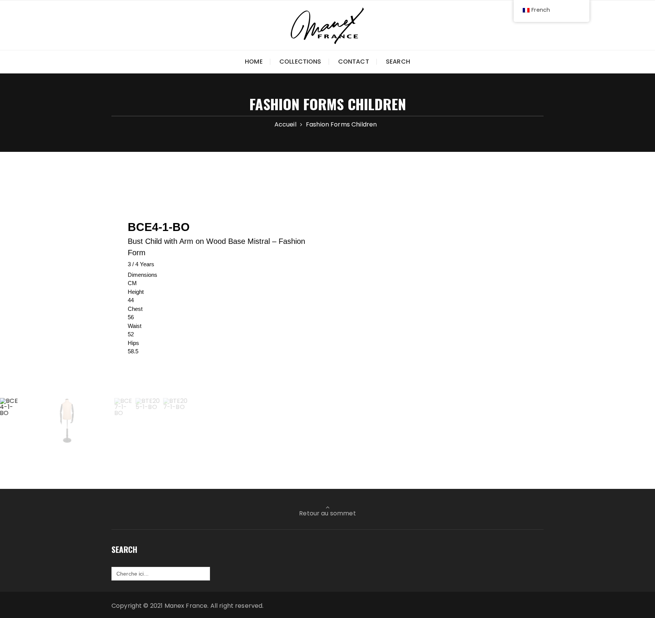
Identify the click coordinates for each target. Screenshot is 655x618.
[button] (10, 420)
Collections (300, 61)
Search (398, 61)
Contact (353, 61)
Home (254, 61)
